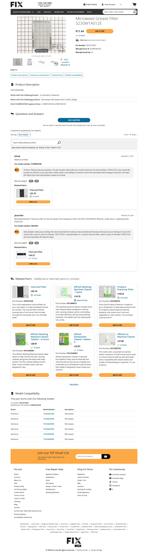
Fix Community (117, 469)
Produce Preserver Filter (125, 288)
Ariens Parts (35, 524)
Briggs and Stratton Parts (50, 524)
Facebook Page (117, 478)
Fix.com (18, 469)
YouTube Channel (118, 474)
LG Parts (23, 527)
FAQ (39, 12)
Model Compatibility (74, 75)
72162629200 (48, 424)
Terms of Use (19, 495)
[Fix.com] (18, 4)
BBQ (79, 483)
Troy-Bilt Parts (75, 527)
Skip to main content (74, 4)
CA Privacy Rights (20, 489)
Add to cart (99, 31)
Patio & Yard (82, 495)
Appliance (81, 474)
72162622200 (48, 414)
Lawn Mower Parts (119, 529)
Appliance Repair (52, 474)
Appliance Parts (106, 529)
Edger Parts (85, 532)
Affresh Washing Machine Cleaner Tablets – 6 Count (40, 337)
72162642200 (48, 429)
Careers (17, 507)
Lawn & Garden (83, 477)
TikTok (114, 482)
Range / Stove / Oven (53, 486)
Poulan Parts (64, 527)
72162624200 (48, 419)
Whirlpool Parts (87, 527)
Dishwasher (50, 477)
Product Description (20, 75)
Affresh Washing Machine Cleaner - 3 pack (83, 289)
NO (37, 181)
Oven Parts (70, 529)
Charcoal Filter (36, 190)
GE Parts (85, 524)
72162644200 (48, 439)
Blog (89, 12)
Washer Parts (25, 529)
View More (74, 384)
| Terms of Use (81, 550)
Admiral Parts (24, 524)
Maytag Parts (32, 527)
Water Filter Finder (75, 12)
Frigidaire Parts (75, 524)
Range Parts (81, 529)
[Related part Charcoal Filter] (23, 193)
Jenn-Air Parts (108, 524)
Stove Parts (60, 529)
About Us (17, 480)
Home (16, 474)
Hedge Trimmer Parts (72, 532)
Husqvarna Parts (96, 524)
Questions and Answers (40, 75)
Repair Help (59, 12)
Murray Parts (53, 527)
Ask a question (74, 120)
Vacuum (80, 486)
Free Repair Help (54, 469)
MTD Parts (42, 527)
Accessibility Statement (23, 517)
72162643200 (48, 434)
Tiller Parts (94, 532)
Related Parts (57, 75)
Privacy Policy (19, 486)
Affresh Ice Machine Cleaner (126, 335)
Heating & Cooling (84, 489)
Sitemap (17, 501)
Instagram (116, 486)
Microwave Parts (92, 529)
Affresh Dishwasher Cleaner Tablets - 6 (83, 338)
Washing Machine (52, 492)
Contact (47, 12)
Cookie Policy (19, 492)
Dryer (48, 480)
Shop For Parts (85, 469)
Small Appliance (83, 492)
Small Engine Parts (56, 532)
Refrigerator (50, 489)
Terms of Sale (19, 498)
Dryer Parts (50, 529)
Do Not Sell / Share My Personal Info (27, 511)
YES (31, 181)
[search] (135, 11)
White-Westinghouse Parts (103, 527)
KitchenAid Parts (121, 524)
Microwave (50, 483)
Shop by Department (22, 12)
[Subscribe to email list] (106, 456)
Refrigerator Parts (38, 529)
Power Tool (81, 480)
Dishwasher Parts (120, 527)
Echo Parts (64, 524)
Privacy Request (20, 514)
